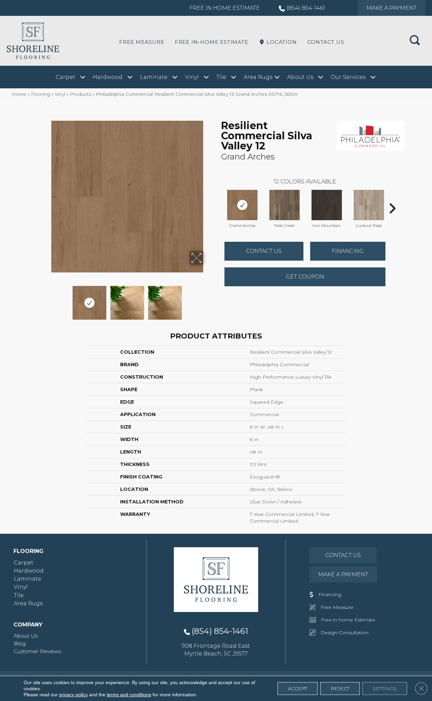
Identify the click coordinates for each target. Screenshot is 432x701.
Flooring (40, 94)
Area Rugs (28, 603)
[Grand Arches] (242, 205)
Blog (20, 643)
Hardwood (29, 570)
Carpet (23, 562)
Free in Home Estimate (224, 8)
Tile (19, 595)
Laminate (27, 579)
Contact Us (325, 42)
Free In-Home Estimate (211, 42)
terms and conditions (129, 694)
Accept (297, 688)
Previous (46, 299)
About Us (25, 636)
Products (80, 94)
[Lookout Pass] (369, 205)
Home (19, 94)
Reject (340, 688)
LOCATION (281, 42)
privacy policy (73, 694)
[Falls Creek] (284, 205)
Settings (385, 688)
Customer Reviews (37, 651)
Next (207, 299)
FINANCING (348, 251)
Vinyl (60, 94)
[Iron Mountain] (327, 205)
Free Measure (141, 42)
